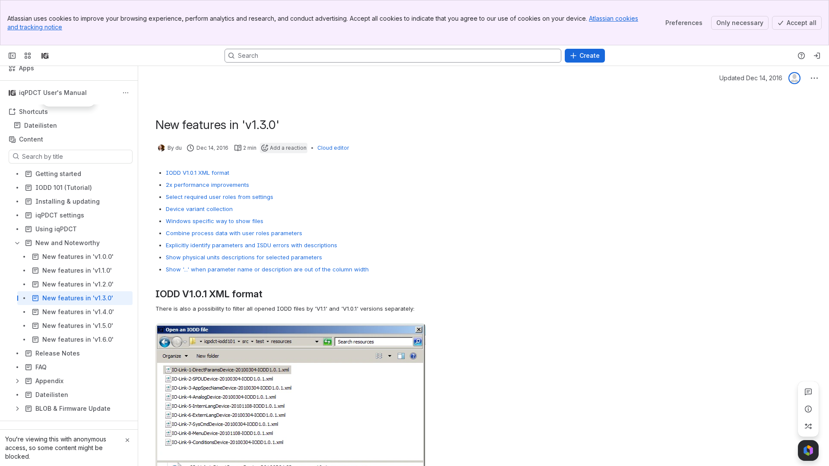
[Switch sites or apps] (28, 56)
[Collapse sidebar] (12, 56)
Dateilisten (71, 125)
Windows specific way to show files (214, 220)
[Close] (127, 440)
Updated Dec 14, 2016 (750, 78)
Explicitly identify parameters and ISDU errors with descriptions (251, 245)
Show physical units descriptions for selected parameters (244, 257)
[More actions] (125, 93)
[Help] (801, 56)
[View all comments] (808, 392)
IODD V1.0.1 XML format (197, 172)
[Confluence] (45, 56)
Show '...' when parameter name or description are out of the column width (267, 269)
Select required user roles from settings (219, 196)
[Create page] (808, 426)
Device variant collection (199, 208)
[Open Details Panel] (808, 409)
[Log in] (817, 56)
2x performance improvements (207, 184)
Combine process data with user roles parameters (234, 233)
